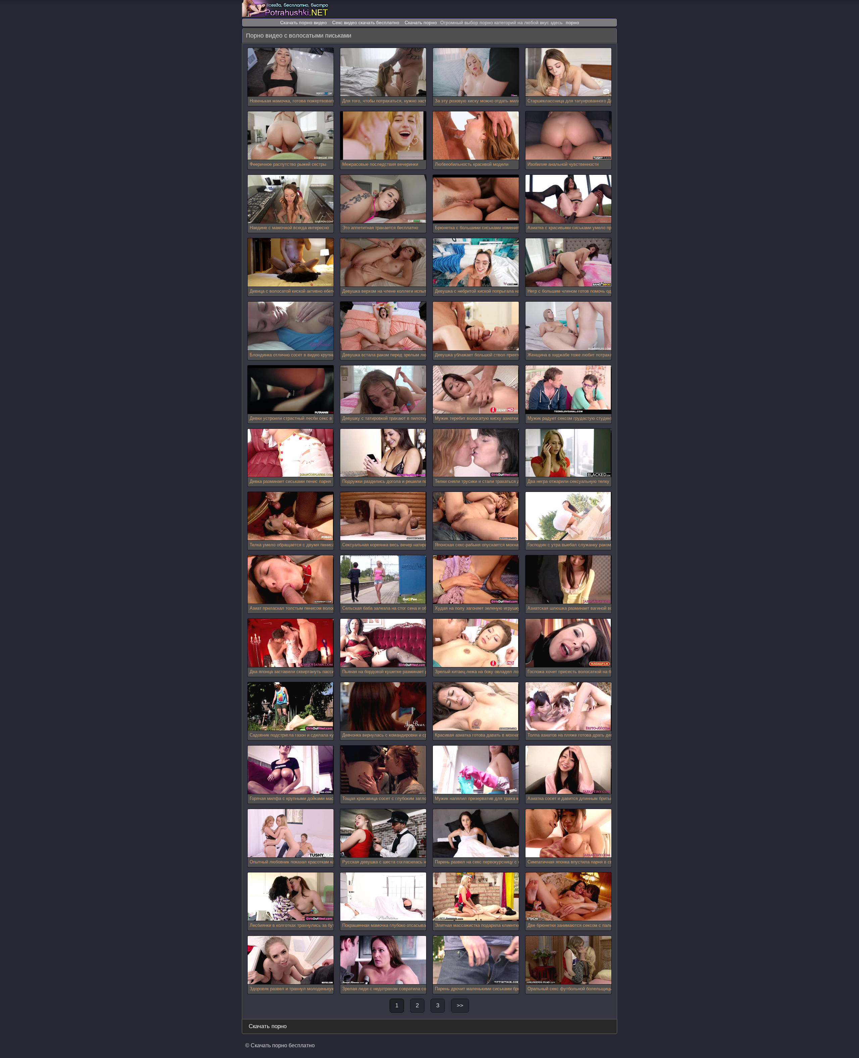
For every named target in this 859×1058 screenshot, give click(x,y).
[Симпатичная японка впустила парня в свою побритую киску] (568, 833)
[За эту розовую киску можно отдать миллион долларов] (476, 72)
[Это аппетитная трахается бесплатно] (383, 199)
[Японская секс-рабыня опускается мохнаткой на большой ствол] (476, 516)
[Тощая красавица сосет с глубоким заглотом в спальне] (383, 770)
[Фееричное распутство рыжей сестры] (291, 135)
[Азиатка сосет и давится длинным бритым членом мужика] (568, 770)
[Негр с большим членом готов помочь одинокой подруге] (568, 262)
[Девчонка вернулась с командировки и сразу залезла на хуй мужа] (383, 706)
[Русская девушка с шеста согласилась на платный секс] (383, 833)
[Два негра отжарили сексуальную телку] (568, 453)
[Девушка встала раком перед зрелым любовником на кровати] (383, 326)
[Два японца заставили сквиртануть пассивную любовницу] (291, 643)
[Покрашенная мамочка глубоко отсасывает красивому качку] (383, 896)
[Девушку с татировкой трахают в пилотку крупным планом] (383, 389)
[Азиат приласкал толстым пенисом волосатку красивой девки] (291, 579)
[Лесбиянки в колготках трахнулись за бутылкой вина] (291, 896)
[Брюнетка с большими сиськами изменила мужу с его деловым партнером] (476, 199)
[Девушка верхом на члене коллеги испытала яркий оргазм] (383, 262)
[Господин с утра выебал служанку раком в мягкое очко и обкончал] (568, 516)
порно (572, 22)
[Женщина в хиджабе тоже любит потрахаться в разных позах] (568, 326)
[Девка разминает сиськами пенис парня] (291, 453)
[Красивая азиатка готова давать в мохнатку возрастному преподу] (476, 706)
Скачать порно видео (303, 22)
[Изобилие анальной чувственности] (568, 135)
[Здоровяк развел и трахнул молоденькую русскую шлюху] (291, 960)
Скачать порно (421, 22)
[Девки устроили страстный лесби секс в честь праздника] (291, 389)
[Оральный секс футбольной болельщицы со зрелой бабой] (568, 960)
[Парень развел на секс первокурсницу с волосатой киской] (476, 833)
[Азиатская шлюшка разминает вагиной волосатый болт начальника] (568, 579)
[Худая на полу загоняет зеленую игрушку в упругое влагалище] (476, 579)
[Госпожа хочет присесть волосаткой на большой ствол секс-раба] (568, 643)
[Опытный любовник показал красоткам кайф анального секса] (291, 833)
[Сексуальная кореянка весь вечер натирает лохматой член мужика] (383, 516)
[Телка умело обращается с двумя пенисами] (291, 516)
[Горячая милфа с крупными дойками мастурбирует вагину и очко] (291, 770)
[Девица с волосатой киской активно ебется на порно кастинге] (291, 262)
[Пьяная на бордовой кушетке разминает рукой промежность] (383, 643)
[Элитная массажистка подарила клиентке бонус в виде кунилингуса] (476, 896)
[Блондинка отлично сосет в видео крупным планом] (291, 326)
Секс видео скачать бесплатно (365, 22)
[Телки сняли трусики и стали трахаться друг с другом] (476, 453)
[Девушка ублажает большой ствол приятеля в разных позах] (476, 326)
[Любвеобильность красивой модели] (476, 135)
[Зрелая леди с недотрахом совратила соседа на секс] (383, 960)
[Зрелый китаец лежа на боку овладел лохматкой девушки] (476, 643)
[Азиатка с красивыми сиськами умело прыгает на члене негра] (568, 199)
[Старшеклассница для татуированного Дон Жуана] (568, 72)
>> (460, 1005)
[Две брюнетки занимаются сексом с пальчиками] (568, 896)
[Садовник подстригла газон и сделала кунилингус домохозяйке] (291, 706)
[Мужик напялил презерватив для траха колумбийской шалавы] (476, 770)
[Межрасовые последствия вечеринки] (383, 135)
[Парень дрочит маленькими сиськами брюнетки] (476, 960)
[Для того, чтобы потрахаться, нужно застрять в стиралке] (383, 72)
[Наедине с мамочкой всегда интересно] (291, 199)
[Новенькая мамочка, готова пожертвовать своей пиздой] (291, 72)
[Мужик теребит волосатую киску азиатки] (476, 389)
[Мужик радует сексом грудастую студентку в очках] (568, 389)
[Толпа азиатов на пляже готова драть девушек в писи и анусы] (568, 706)
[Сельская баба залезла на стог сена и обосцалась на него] (383, 579)
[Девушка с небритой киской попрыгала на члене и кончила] (476, 262)
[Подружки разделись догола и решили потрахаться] (383, 453)
